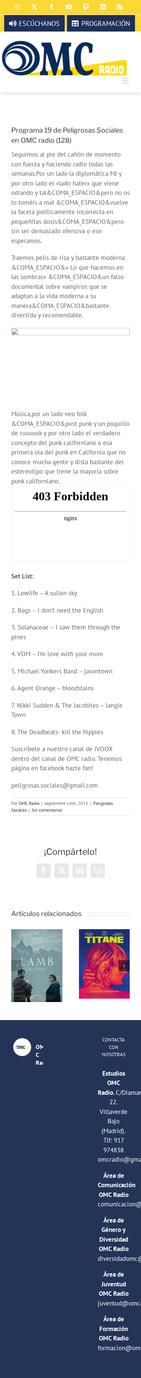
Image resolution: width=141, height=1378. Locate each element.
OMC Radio (29, 803)
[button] (17, 965)
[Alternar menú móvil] (126, 81)
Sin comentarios (47, 810)
